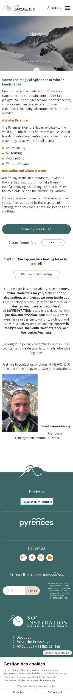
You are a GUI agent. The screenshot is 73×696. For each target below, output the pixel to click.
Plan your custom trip (36, 274)
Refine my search (33, 229)
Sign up (32, 591)
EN (56, 8)
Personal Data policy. (59, 598)
